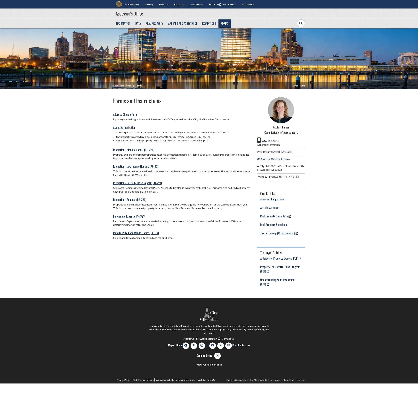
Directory (149, 4)
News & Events (196, 4)
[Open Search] (301, 23)
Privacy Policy (123, 379)
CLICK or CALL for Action (223, 4)
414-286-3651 (270, 141)
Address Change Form (125, 114)
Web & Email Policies (143, 379)
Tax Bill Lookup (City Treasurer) (277, 233)
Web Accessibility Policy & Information (175, 379)
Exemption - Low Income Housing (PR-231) (136, 166)
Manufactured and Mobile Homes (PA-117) (136, 233)
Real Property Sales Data (274, 216)
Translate (250, 4)
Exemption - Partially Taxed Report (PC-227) (137, 183)
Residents (163, 4)
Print (302, 85)
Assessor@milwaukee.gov (275, 158)
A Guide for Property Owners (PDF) (279, 258)
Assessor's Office (129, 13)
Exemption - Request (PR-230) (129, 199)
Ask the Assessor (282, 151)
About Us (189, 338)
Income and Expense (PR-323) (129, 216)
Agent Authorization (124, 127)
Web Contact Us (206, 379)
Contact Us (228, 338)
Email (295, 85)
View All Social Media (209, 364)
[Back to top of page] (411, 392)
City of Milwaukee (131, 4)
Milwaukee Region (206, 338)
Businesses (179, 4)
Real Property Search (272, 224)
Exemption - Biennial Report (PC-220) (133, 150)
